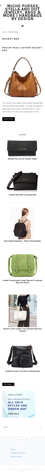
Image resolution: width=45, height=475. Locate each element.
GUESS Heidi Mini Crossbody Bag (22, 195)
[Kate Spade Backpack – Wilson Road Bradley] (22, 238)
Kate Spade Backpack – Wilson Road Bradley (22, 241)
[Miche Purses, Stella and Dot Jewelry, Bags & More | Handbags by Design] (22, 18)
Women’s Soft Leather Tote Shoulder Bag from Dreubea (22, 330)
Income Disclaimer (18, 453)
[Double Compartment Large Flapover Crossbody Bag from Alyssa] (22, 278)
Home (4, 32)
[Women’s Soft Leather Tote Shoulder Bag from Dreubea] (22, 326)
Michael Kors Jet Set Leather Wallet (22, 159)
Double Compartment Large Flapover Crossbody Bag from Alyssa (22, 281)
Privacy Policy (16, 456)
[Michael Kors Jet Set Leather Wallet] (22, 156)
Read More (8, 119)
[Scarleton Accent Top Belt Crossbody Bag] (22, 369)
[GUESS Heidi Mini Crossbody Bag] (22, 192)
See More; (8, 384)
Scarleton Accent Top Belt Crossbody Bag (22, 371)
